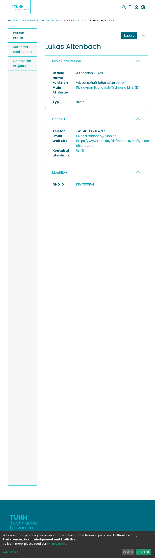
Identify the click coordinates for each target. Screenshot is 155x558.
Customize (10, 552)
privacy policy (56, 544)
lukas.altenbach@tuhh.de (96, 136)
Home (12, 20)
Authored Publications (22, 49)
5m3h (80, 150)
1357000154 (85, 184)
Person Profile (18, 35)
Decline (128, 552)
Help (130, 7)
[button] (143, 7)
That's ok (143, 552)
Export (129, 35)
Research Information (42, 20)
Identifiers (60, 172)
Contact (58, 119)
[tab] (96, 61)
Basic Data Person (66, 61)
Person (73, 20)
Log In (136, 7)
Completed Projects (22, 63)
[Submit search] (123, 6)
